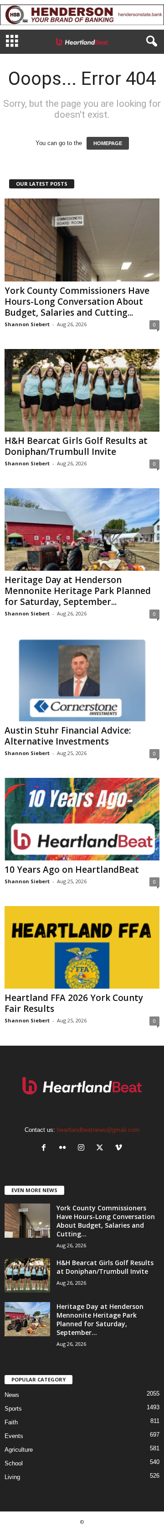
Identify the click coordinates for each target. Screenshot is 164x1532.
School (14, 1463)
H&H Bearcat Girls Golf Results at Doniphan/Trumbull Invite (76, 446)
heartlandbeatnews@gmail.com (98, 1129)
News (12, 1394)
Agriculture (19, 1449)
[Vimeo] (119, 1148)
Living (12, 1477)
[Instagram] (83, 1148)
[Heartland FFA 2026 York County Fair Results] (82, 947)
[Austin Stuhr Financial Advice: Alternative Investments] (82, 679)
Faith (11, 1422)
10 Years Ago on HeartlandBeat (72, 869)
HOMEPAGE (107, 143)
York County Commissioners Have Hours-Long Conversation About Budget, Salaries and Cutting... (77, 301)
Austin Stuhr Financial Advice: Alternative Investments (68, 735)
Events (14, 1436)
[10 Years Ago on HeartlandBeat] (82, 819)
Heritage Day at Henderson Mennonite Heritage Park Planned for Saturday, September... (78, 591)
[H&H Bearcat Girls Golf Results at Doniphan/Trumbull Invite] (82, 390)
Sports (13, 1408)
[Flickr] (64, 1148)
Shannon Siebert (27, 324)
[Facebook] (45, 1148)
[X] (101, 1148)
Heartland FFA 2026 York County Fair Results (74, 1003)
